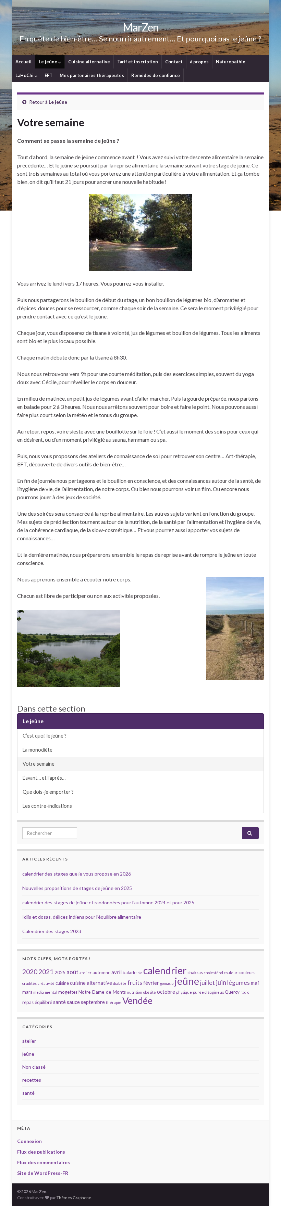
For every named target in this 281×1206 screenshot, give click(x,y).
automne (101, 972)
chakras (195, 972)
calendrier (164, 970)
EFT (48, 75)
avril (116, 972)
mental (51, 992)
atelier (85, 972)
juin (221, 982)
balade (129, 972)
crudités (29, 983)
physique (184, 992)
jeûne (186, 981)
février (151, 983)
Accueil (23, 61)
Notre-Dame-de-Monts (102, 992)
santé (59, 1002)
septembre (93, 1002)
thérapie (113, 1002)
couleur (230, 972)
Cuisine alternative (89, 61)
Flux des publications (41, 1152)
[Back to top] (265, 1190)
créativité (46, 983)
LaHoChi (25, 75)
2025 (59, 972)
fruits (134, 982)
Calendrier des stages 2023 (51, 931)
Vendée (137, 1000)
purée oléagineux (208, 992)
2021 (45, 972)
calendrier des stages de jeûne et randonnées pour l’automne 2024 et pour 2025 (108, 902)
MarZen (141, 27)
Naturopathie (230, 61)
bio (139, 972)
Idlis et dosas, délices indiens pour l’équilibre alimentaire (81, 917)
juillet (207, 982)
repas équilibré (37, 1002)
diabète (119, 983)
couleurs (247, 972)
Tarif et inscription (137, 61)
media (38, 992)
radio (245, 992)
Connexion (29, 1141)
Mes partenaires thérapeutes (92, 75)
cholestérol (213, 972)
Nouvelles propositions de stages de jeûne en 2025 (77, 888)
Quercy (232, 992)
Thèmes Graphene (74, 1197)
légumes (238, 982)
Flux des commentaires (43, 1162)
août (72, 972)
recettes (31, 1080)
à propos (199, 61)
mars (27, 992)
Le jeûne (48, 61)
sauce (73, 1002)
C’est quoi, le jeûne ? (44, 736)
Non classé (34, 1067)
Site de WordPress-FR (42, 1173)
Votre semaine (38, 764)
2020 (29, 972)
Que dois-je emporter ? (48, 792)
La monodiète (37, 750)
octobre (166, 992)
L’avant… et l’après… (44, 778)
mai (255, 983)
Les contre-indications (47, 806)
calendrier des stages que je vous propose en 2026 (76, 874)
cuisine (62, 983)
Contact (174, 61)
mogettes (67, 992)
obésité (149, 992)
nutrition (134, 992)
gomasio (166, 983)
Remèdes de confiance (155, 75)
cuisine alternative (91, 983)
